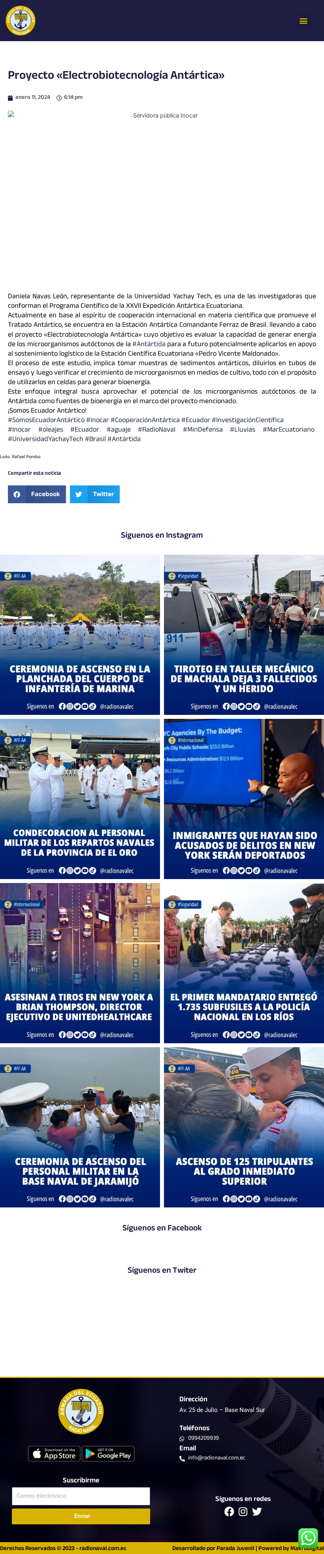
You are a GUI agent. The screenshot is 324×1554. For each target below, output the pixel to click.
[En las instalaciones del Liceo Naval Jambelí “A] (80, 799)
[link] (46, 440)
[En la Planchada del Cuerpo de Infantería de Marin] (80, 635)
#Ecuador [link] (195, 421)
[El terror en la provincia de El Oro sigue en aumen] (244, 635)
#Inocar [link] (97, 421)
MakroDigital (307, 1549)
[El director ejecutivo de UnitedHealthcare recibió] (80, 963)
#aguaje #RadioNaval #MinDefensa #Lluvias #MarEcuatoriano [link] (211, 430)
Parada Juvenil (235, 1549)
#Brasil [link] (96, 440)
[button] (303, 20)
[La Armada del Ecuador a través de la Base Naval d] (80, 1127)
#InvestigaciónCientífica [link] (248, 421)
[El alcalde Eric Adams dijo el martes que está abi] (244, 799)
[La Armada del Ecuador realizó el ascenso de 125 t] (244, 1127)
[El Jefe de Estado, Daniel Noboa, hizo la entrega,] (244, 963)
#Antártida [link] (149, 345)
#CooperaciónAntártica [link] (145, 421)
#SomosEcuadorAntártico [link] (46, 421)
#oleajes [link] (54, 430)
